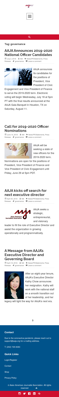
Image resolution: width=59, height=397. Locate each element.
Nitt (21, 58)
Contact (8, 365)
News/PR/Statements (35, 58)
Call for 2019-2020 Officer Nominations (27, 128)
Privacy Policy (10, 377)
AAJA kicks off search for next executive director (26, 193)
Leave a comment (34, 61)
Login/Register (11, 359)
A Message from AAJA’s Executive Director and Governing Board (24, 255)
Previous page (8, 320)
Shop (7, 371)
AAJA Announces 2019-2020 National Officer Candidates (28, 53)
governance (19, 61)
